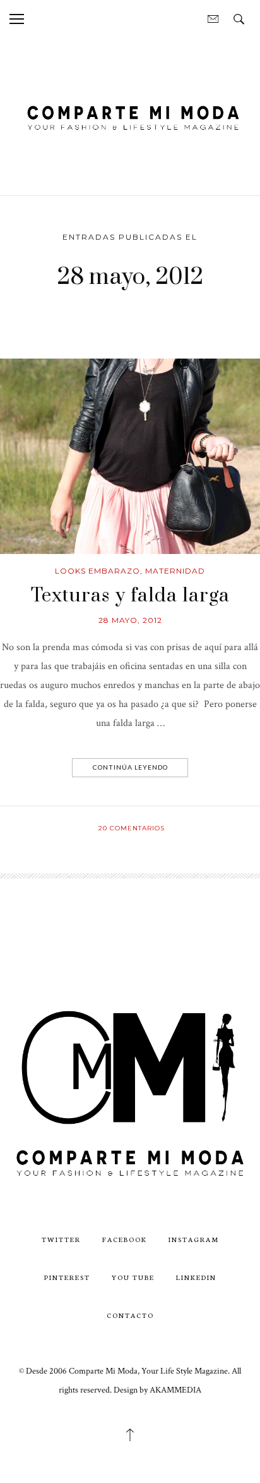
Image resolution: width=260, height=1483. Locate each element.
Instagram (193, 1239)
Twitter (61, 1239)
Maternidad (175, 570)
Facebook (124, 1239)
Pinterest (67, 1277)
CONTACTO (130, 1315)
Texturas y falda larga (130, 596)
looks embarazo (97, 570)
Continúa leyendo (130, 767)
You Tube (133, 1277)
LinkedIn (196, 1277)
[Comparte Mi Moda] (130, 116)
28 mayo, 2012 (130, 620)
